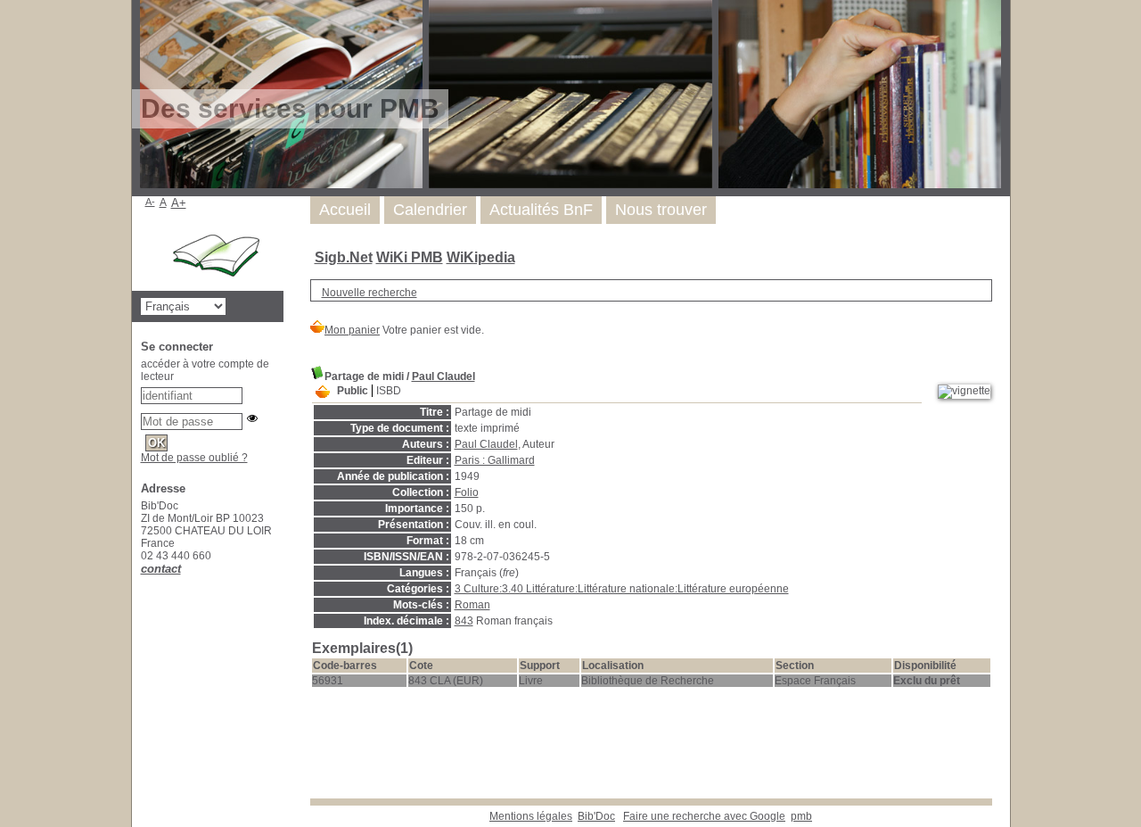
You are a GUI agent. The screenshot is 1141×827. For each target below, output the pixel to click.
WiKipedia (481, 257)
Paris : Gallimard (495, 460)
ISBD (388, 391)
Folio (467, 492)
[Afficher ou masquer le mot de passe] (252, 418)
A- (150, 201)
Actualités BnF (541, 210)
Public (352, 391)
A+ (178, 203)
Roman (472, 605)
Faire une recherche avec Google (704, 816)
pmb (801, 816)
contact (161, 568)
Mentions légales (530, 816)
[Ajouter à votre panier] (322, 392)
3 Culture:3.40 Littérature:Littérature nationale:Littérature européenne (622, 589)
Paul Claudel (443, 376)
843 (464, 621)
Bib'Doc (596, 816)
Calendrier (430, 210)
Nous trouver (661, 210)
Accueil (345, 210)
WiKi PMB (409, 257)
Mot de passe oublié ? (194, 457)
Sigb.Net (344, 257)
